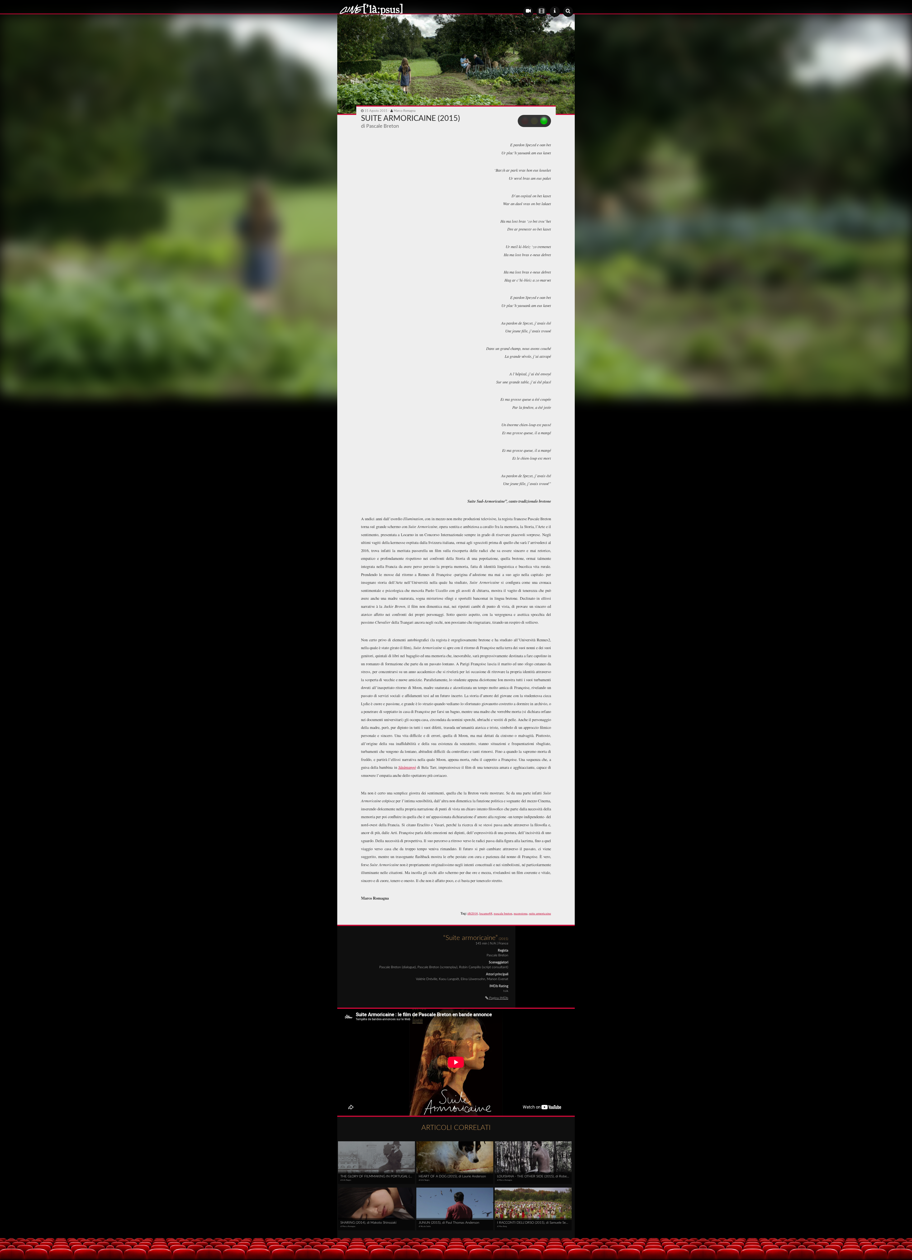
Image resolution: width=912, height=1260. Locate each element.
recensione (520, 913)
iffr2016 (472, 913)
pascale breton (503, 913)
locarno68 (485, 913)
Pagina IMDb (498, 998)
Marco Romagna (404, 110)
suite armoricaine (540, 913)
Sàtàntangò (407, 767)
